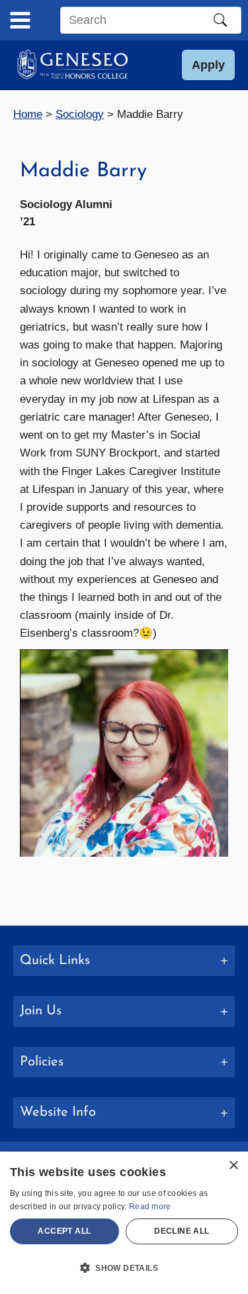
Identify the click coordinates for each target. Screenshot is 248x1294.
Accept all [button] (64, 1231)
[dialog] (124, 1223)
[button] (208, 65)
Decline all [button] (181, 1231)
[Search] (220, 19)
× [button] (233, 1166)
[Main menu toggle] (20, 20)
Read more (150, 1206)
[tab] (124, 961)
